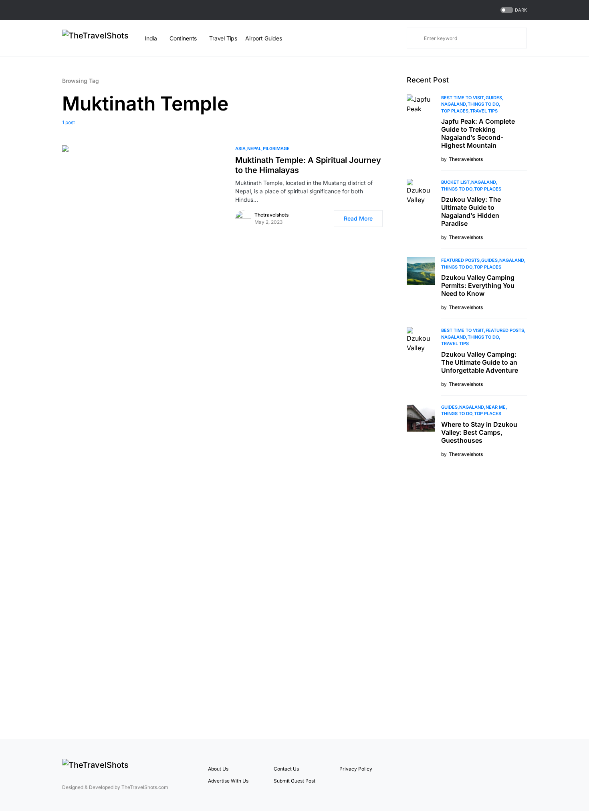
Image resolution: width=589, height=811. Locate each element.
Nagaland (453, 104)
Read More (358, 218)
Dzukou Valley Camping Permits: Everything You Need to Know (477, 285)
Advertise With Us (228, 781)
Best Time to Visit (462, 97)
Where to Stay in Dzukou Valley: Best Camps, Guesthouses (479, 432)
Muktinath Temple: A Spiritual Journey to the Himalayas (308, 165)
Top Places (454, 111)
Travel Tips (484, 111)
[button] (513, 10)
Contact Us (286, 769)
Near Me (496, 407)
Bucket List (455, 182)
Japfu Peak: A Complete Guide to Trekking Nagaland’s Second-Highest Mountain (478, 133)
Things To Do (483, 104)
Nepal (254, 148)
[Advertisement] (467, 597)
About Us (218, 769)
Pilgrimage (276, 148)
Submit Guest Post (294, 781)
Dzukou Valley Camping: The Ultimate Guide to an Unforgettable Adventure (479, 362)
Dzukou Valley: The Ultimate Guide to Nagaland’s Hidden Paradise (471, 211)
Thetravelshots (271, 215)
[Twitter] (514, 775)
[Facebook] (504, 775)
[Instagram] (524, 775)
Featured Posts (460, 260)
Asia (240, 148)
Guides (494, 97)
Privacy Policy (355, 769)
